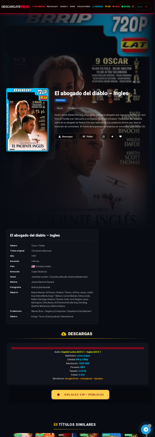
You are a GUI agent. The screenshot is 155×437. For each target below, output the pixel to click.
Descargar (67, 136)
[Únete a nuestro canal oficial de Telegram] (146, 429)
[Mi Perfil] (133, 6)
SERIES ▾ (64, 6)
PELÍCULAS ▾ (52, 6)
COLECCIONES (83, 6)
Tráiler (89, 136)
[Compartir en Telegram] (112, 136)
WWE (72, 6)
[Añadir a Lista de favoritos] (120, 136)
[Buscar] (146, 6)
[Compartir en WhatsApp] (104, 136)
